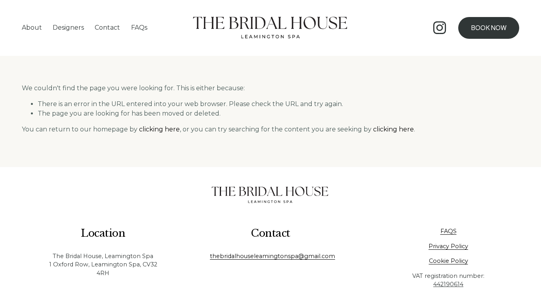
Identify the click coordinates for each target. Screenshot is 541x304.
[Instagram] (440, 28)
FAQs (139, 27)
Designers (68, 27)
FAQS (448, 231)
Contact (107, 27)
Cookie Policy (448, 260)
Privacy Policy (448, 246)
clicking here (159, 129)
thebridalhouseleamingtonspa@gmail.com (272, 256)
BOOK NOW (489, 28)
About (32, 27)
